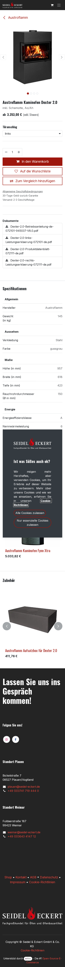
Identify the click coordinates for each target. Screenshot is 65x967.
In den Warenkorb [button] (35, 161)
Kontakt (21, 877)
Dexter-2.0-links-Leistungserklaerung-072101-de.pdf (29, 240)
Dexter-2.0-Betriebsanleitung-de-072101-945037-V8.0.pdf (30, 228)
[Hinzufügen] (19, 152)
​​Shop (8, 877)
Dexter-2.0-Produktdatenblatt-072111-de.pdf (28, 251)
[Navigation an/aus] (58, 5)
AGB (33, 877)
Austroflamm (17, 17)
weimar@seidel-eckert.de (24, 832)
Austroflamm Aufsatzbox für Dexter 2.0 (31, 650)
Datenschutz (49, 877)
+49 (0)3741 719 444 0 (23, 791)
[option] (32, 626)
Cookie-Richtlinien (42, 882)
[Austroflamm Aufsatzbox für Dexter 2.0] (32, 619)
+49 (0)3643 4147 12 (22, 836)
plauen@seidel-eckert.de (24, 786)
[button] (3, 57)
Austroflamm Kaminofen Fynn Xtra (27, 550)
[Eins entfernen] (6, 152)
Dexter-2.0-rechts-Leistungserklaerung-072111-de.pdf (28, 262)
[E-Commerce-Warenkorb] (52, 5)
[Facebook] (15, 739)
